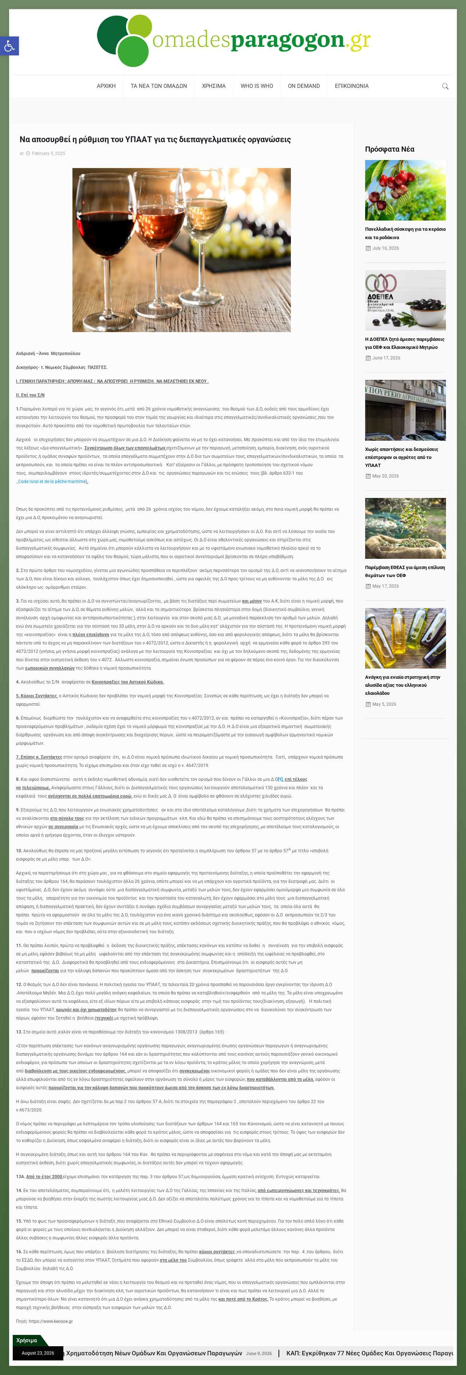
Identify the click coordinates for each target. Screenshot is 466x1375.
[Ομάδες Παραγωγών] (233, 42)
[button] (9, 45)
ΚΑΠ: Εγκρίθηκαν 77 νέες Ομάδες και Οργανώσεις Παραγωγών (283, 1353)
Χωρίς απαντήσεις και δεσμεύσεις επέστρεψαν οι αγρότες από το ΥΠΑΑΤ (401, 457)
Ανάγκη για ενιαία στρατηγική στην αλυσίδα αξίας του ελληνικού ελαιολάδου (403, 685)
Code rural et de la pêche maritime (52, 481)
